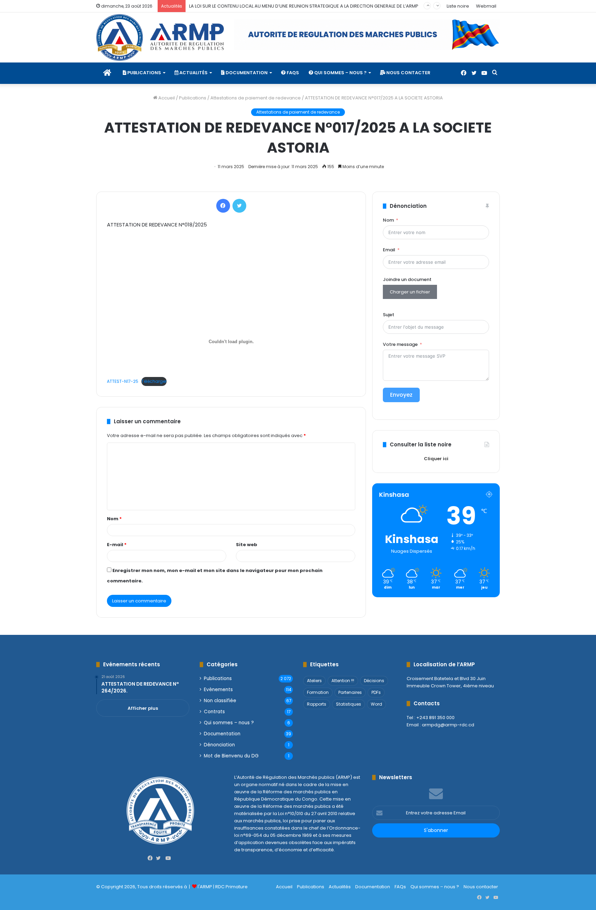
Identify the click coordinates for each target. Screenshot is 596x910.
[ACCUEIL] (107, 72)
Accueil (166, 98)
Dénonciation (219, 745)
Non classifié (220, 700)
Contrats (214, 711)
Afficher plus (143, 708)
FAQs (292, 72)
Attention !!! (342, 681)
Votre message (400, 344)
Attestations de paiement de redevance (255, 98)
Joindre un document (407, 279)
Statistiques (348, 704)
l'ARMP (205, 886)
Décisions (374, 681)
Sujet (388, 314)
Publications (143, 72)
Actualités (193, 72)
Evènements (218, 689)
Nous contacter (407, 72)
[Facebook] (463, 73)
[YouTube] (484, 73)
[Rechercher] (494, 72)
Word (376, 704)
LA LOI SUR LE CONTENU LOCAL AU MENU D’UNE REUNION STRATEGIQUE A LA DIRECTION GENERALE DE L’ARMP (303, 6)
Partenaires (350, 692)
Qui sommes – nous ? (340, 72)
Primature (237, 886)
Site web (246, 544)
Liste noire (458, 6)
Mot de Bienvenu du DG (231, 756)
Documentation (246, 72)
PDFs (376, 692)
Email (389, 249)
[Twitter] (474, 73)
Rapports (316, 704)
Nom (114, 518)
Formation (318, 692)
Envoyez (401, 395)
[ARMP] (160, 37)
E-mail (117, 544)
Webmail (486, 6)
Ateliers (314, 681)
